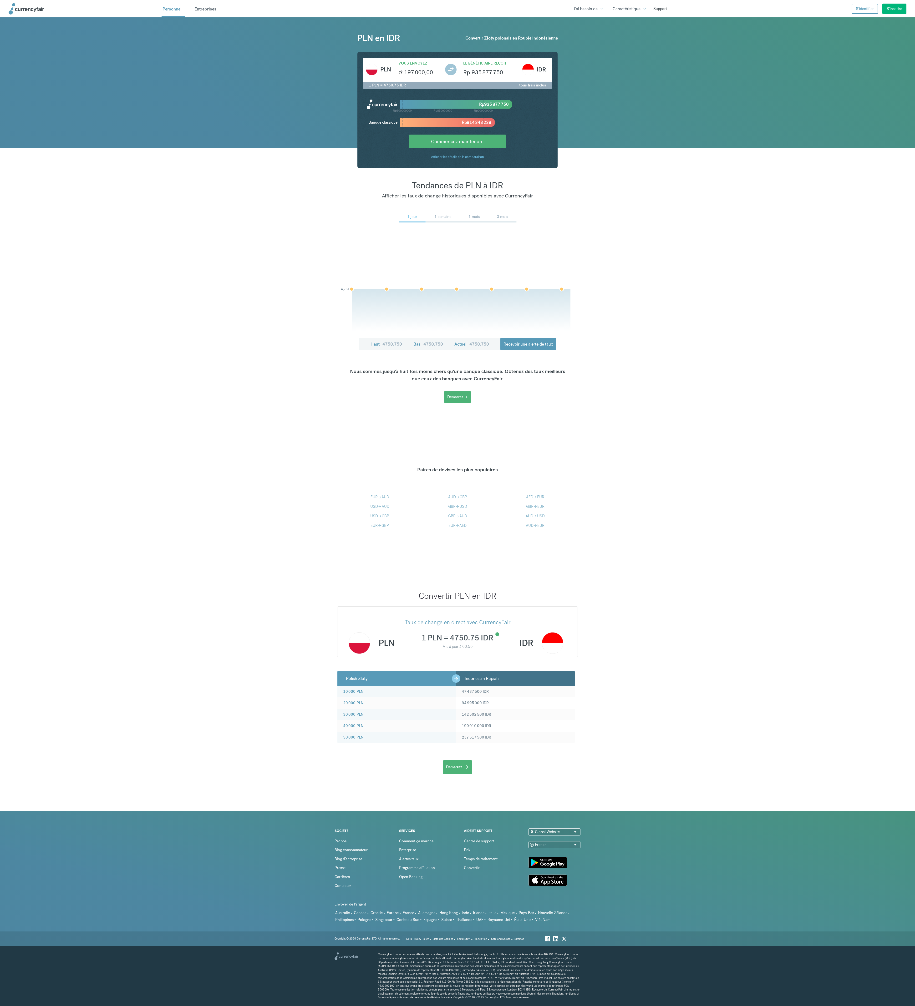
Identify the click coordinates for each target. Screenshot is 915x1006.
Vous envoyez (412, 63)
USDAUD (379, 506)
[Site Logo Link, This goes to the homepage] (83, 9)
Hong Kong (448, 912)
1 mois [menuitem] (474, 216)
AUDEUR (535, 525)
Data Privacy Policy (417, 939)
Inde (465, 912)
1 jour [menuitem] (412, 216)
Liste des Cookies (443, 939)
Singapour (383, 919)
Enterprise (407, 849)
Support (660, 8)
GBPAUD (457, 515)
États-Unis (522, 919)
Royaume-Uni (499, 919)
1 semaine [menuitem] (442, 216)
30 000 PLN (353, 714)
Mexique (507, 912)
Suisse (446, 919)
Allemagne (426, 912)
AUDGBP (457, 496)
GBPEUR (535, 506)
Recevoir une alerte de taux (528, 344)
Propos (340, 841)
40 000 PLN (353, 725)
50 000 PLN (353, 737)
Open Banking (410, 876)
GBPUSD (457, 506)
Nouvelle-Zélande (552, 912)
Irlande (478, 912)
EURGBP (380, 525)
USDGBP (379, 515)
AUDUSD (535, 515)
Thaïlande (464, 919)
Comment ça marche (416, 841)
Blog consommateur (351, 849)
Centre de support (479, 841)
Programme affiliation (417, 867)
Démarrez (457, 396)
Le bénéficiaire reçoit (485, 63)
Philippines (344, 919)
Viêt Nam (542, 919)
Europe (393, 912)
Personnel (172, 9)
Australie (342, 912)
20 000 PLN (353, 702)
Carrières (342, 876)
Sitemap (519, 939)
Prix (467, 849)
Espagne (430, 919)
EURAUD (380, 496)
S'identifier (865, 8)
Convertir (472, 867)
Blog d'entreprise (348, 858)
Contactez (343, 885)
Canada (360, 912)
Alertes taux (409, 858)
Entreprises (205, 9)
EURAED (457, 525)
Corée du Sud (407, 919)
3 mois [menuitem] (502, 216)
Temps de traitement (481, 858)
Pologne (364, 919)
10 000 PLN (353, 691)
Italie (492, 912)
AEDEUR (535, 496)
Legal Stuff (463, 939)
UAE (479, 919)
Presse (340, 867)
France (408, 912)
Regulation (480, 939)
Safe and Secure (500, 939)
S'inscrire (894, 8)
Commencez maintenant (457, 141)
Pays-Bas (526, 912)
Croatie (377, 912)
